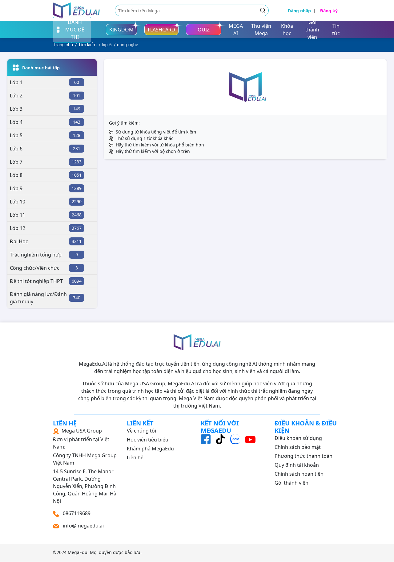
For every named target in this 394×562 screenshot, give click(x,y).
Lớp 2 (16, 95)
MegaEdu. (78, 552)
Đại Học (19, 241)
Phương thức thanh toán (303, 456)
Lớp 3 (16, 108)
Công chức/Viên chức (34, 268)
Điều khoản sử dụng (298, 438)
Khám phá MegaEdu (150, 448)
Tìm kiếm (87, 44)
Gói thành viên (291, 482)
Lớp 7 (16, 161)
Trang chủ (63, 44)
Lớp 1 (16, 82)
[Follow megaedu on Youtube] (250, 439)
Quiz (204, 29)
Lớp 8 (16, 175)
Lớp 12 (17, 228)
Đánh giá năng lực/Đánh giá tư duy (38, 298)
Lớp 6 (16, 148)
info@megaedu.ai (83, 525)
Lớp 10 (17, 201)
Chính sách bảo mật (298, 447)
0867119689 (76, 513)
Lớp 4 (16, 122)
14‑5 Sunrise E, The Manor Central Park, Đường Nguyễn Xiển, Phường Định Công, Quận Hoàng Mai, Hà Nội (85, 465)
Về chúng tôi (141, 430)
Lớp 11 (17, 214)
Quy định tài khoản (297, 464)
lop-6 (107, 44)
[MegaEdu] (76, 10)
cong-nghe (127, 44)
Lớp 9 (16, 188)
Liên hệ (135, 457)
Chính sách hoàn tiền (299, 473)
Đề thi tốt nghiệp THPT (36, 281)
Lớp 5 (16, 135)
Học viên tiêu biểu (147, 439)
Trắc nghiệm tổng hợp (36, 254)
